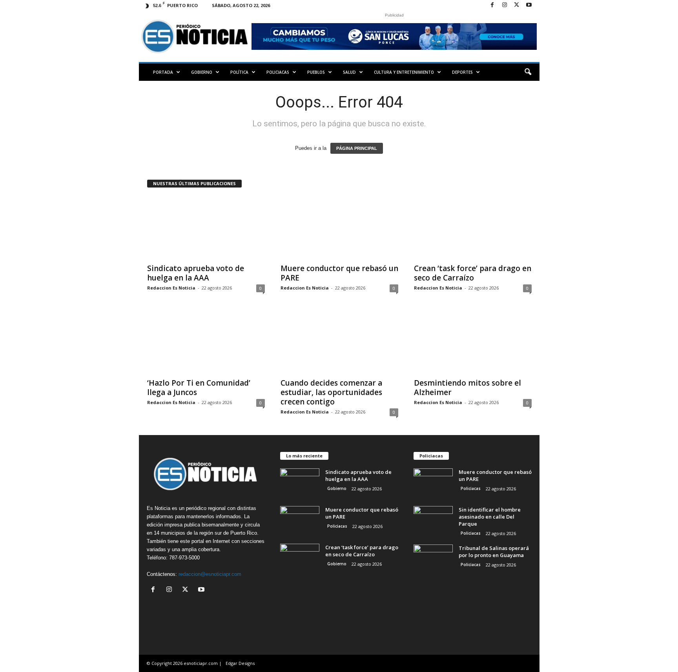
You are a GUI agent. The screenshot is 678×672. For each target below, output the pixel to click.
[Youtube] (529, 5)
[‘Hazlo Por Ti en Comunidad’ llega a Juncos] (206, 342)
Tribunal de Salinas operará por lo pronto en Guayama (494, 552)
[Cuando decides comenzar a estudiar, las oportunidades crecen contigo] (339, 342)
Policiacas (277, 72)
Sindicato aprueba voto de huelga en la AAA (195, 273)
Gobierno (201, 72)
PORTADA (163, 72)
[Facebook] (492, 5)
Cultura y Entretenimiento (404, 72)
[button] (527, 72)
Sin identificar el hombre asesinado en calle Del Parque (490, 516)
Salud (349, 72)
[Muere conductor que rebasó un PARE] (339, 227)
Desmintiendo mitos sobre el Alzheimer (467, 387)
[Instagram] (504, 5)
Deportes (462, 72)
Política (239, 72)
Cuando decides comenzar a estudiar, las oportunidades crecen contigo (331, 392)
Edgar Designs (240, 663)
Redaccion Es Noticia (171, 288)
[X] (516, 5)
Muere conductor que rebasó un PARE (339, 273)
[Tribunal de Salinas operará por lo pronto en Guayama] (433, 559)
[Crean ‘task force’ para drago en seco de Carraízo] (473, 227)
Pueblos (316, 72)
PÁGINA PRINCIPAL (356, 148)
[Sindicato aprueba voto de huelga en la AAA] (206, 227)
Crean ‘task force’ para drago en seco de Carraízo (472, 273)
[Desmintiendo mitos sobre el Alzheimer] (473, 342)
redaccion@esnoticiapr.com (210, 574)
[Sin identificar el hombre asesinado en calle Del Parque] (433, 520)
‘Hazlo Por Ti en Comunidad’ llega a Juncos (198, 387)
